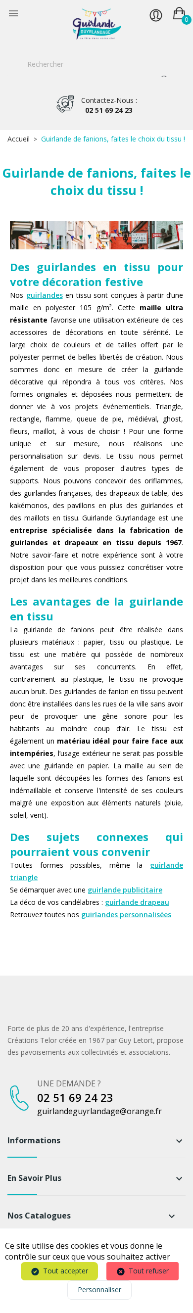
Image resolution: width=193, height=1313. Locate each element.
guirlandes (44, 295)
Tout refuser (149, 1270)
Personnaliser (99, 1289)
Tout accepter (65, 1270)
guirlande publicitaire (125, 889)
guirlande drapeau (137, 902)
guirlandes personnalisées (126, 914)
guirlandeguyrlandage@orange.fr (99, 1111)
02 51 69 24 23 (109, 105)
